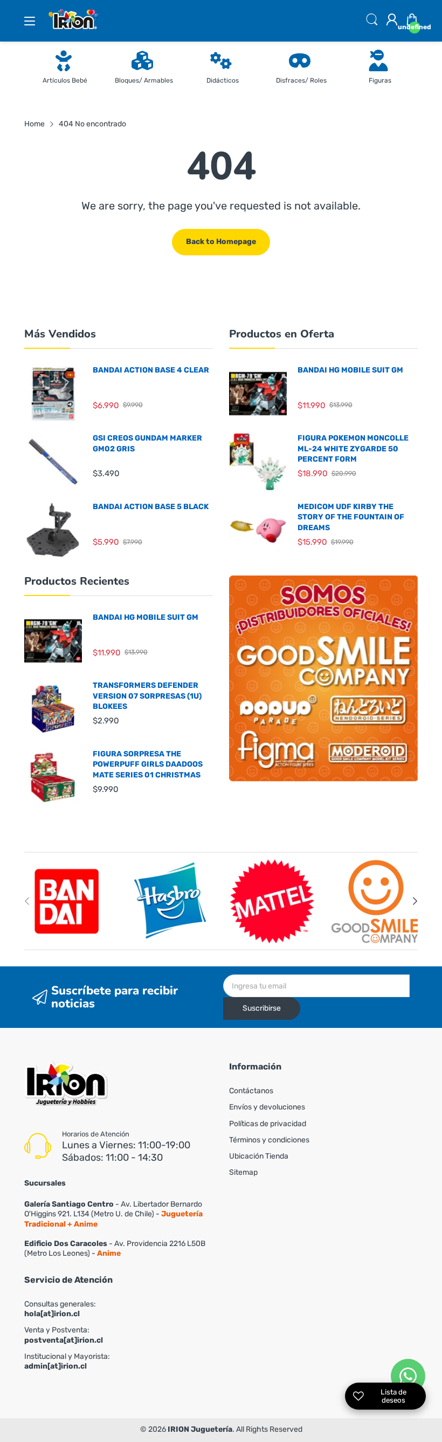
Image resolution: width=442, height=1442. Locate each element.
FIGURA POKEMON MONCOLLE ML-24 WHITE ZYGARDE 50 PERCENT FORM (353, 449)
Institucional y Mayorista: (67, 1361)
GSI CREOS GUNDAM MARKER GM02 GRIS (147, 443)
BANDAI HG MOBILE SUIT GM (350, 370)
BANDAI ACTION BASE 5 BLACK (151, 506)
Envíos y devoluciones (267, 1107)
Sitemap (243, 1172)
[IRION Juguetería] (66, 1084)
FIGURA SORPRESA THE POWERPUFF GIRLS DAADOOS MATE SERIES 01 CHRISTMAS (148, 764)
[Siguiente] (27, 901)
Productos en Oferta (281, 334)
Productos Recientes (76, 581)
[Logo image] (67, 901)
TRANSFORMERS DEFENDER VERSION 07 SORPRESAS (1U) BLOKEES (147, 696)
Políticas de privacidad (267, 1123)
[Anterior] (415, 901)
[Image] (323, 679)
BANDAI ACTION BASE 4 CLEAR (151, 370)
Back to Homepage (221, 241)
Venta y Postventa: (63, 1334)
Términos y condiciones (269, 1140)
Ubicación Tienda (258, 1156)
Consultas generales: (60, 1308)
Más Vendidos (60, 334)
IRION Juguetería (200, 1429)
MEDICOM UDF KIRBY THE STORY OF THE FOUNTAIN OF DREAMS (351, 517)
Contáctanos (251, 1090)
